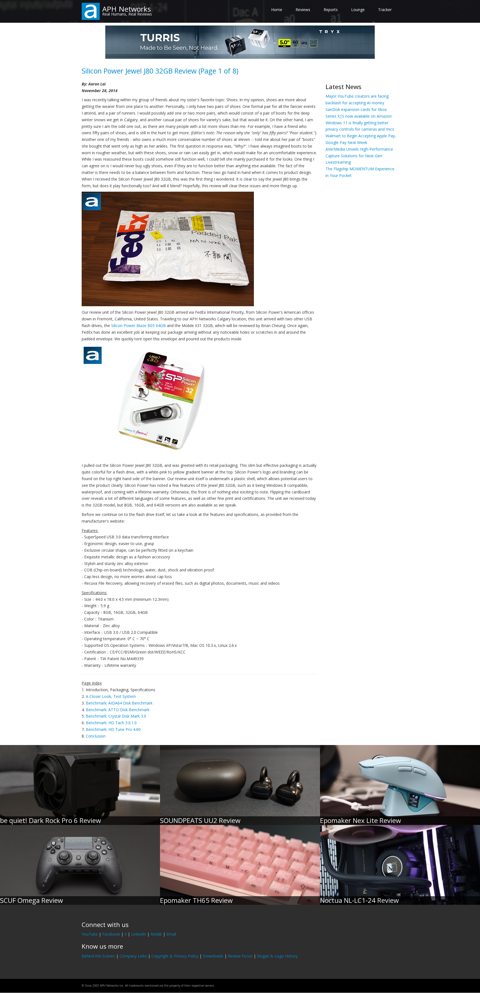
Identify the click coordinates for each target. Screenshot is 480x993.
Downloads (213, 956)
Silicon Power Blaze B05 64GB (138, 325)
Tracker (385, 9)
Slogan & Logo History (277, 956)
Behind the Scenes (98, 956)
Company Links (133, 956)
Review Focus (240, 956)
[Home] (91, 11)
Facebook (111, 934)
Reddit (156, 934)
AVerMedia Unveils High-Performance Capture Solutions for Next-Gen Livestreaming (359, 155)
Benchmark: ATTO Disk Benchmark (117, 709)
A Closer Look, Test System (111, 696)
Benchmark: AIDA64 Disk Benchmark (119, 703)
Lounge (358, 9)
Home (276, 9)
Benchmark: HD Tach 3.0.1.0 (111, 722)
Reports (331, 9)
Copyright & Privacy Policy (174, 956)
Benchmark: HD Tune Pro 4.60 (113, 729)
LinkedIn (138, 934)
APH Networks (126, 9)
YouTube (90, 934)
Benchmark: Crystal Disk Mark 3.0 (116, 716)
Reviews (303, 9)
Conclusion (96, 736)
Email (171, 934)
